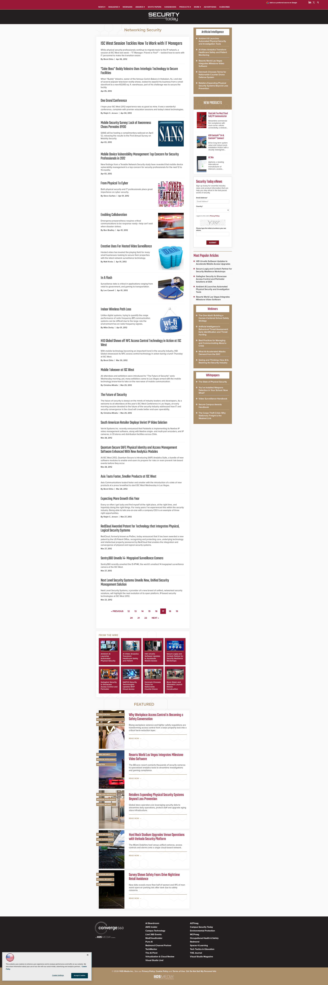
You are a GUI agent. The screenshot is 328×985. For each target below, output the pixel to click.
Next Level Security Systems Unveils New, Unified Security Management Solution (135, 582)
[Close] (87, 955)
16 (156, 611)
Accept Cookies (79, 975)
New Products (213, 103)
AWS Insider (151, 927)
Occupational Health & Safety (204, 938)
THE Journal (196, 953)
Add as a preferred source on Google (283, 3)
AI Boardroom (152, 923)
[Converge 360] (109, 928)
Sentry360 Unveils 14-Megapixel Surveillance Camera (132, 558)
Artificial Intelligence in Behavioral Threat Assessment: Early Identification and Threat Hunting (213, 330)
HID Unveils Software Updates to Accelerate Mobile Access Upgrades (152, 658)
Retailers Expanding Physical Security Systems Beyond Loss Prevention (156, 797)
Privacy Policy (214, 216)
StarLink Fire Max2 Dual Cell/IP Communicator (218, 114)
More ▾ (197, 7)
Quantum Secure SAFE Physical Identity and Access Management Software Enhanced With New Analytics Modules (139, 450)
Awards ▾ (140, 7)
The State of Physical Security (213, 381)
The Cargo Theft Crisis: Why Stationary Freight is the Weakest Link (212, 416)
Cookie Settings (58, 975)
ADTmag (194, 923)
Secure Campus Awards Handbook (210, 406)
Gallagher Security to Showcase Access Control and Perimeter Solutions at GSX (109, 687)
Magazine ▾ (114, 7)
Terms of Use (179, 971)
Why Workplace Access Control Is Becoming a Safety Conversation (156, 717)
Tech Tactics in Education (202, 949)
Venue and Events (104, 834)
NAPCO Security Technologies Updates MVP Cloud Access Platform (130, 687)
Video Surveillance (105, 839)
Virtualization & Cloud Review (159, 956)
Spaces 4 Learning (199, 945)
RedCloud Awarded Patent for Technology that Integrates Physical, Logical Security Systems (140, 528)
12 (128, 611)
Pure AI (149, 941)
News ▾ (101, 7)
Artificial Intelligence (106, 759)
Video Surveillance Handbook (213, 398)
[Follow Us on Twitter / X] (314, 3)
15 (149, 611)
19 (177, 611)
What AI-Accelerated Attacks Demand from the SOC (212, 353)
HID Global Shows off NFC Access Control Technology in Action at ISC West (141, 343)
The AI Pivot (151, 953)
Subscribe (224, 7)
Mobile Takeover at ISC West (117, 370)
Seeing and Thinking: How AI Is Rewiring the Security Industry (214, 361)
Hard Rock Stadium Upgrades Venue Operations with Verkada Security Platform (156, 837)
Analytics (101, 764)
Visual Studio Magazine (201, 956)
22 (145, 618)
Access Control (103, 714)
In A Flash (106, 278)
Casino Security (103, 754)
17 (163, 611)
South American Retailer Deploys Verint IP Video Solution (134, 423)
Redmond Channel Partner (158, 945)
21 (138, 618)
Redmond (194, 941)
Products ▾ (185, 7)
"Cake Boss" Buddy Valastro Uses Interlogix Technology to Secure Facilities (139, 71)
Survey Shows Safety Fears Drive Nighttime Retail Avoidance (154, 877)
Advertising (210, 7)
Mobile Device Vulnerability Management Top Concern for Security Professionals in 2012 (140, 156)
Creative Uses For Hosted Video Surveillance (126, 246)
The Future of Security (114, 395)
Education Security (105, 874)
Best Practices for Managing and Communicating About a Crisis (212, 343)
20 (131, 618)
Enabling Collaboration (114, 215)
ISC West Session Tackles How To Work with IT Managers (141, 43)
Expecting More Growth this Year (120, 499)
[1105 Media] (105, 937)
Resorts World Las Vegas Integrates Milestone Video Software (156, 757)
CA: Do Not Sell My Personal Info (201, 971)
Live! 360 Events (153, 934)
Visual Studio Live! (154, 960)
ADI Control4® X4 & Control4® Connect (216, 136)
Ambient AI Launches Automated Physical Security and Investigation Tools (108, 660)
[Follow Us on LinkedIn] (310, 3)
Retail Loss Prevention (106, 794)
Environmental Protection (202, 930)
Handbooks (170, 7)
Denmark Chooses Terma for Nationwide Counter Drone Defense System (153, 687)
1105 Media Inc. (126, 971)
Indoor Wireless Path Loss (116, 309)
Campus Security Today (201, 927)
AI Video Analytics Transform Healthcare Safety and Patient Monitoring (131, 658)
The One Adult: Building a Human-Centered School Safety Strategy (214, 318)
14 (142, 611)
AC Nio (211, 157)
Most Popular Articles (206, 256)
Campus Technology (155, 930)
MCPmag (194, 934)
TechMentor (151, 949)
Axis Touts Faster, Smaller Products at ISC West (128, 476)
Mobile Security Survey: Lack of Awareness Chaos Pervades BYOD (126, 125)
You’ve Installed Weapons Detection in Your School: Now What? (213, 390)
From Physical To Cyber (114, 183)
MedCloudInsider (153, 938)
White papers (154, 7)
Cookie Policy (162, 971)
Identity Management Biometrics (110, 724)
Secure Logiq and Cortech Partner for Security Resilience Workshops (175, 657)
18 (170, 611)
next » (155, 618)
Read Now (134, 738)
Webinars (127, 7)
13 (135, 611)
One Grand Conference (114, 101)
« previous (117, 611)
